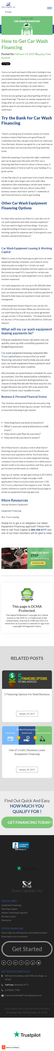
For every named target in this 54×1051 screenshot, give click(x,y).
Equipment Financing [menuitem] (11, 905)
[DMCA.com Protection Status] (27, 595)
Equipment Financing (11, 510)
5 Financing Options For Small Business (27, 694)
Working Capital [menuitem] (9, 909)
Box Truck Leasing (10, 517)
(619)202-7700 (12, 990)
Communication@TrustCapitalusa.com (23, 995)
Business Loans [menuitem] (8, 916)
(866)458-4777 (21, 984)
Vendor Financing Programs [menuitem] (14, 912)
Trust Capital (21, 529)
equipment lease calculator (25, 339)
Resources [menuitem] (6, 920)
